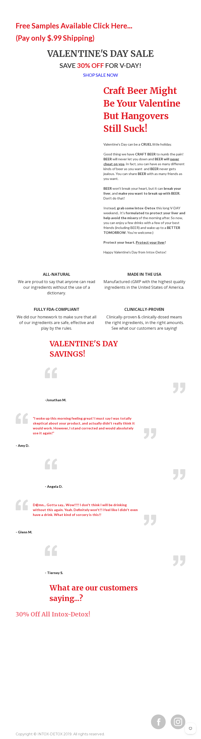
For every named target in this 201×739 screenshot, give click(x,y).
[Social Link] (158, 721)
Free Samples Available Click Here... (74, 25)
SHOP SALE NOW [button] (100, 75)
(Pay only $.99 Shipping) (55, 37)
